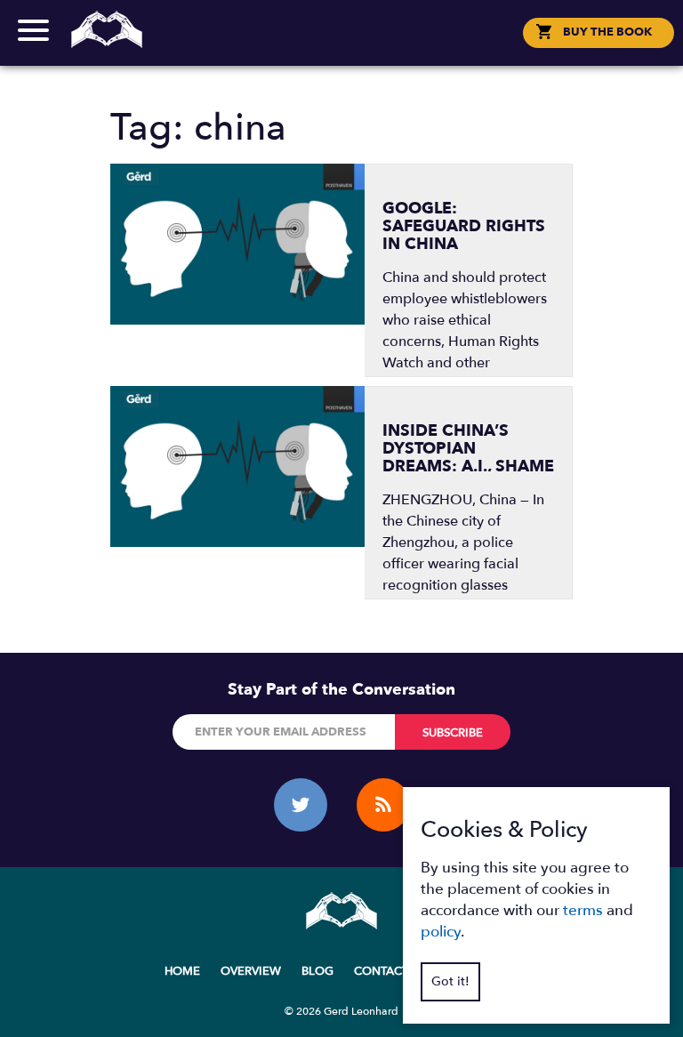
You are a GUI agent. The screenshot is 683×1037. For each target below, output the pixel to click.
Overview (251, 971)
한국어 (350, 48)
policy (441, 931)
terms (583, 910)
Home (182, 971)
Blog (317, 971)
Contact (341, 47)
